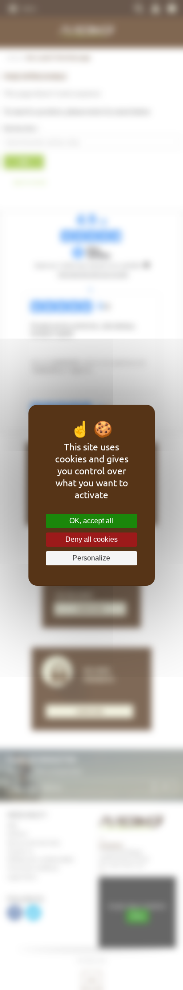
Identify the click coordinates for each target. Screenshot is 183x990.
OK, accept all (91, 521)
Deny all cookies (91, 539)
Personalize (91, 558)
